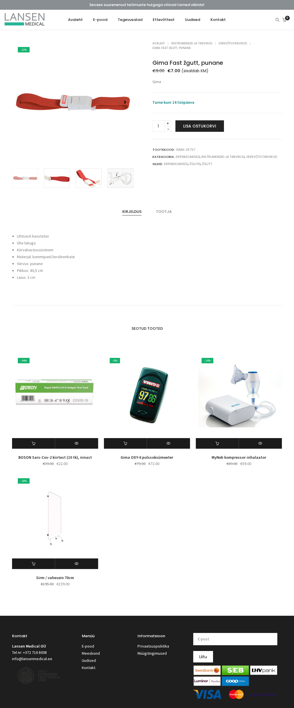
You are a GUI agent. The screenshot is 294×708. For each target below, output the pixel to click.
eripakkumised (176, 164)
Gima (156, 81)
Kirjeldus (132, 211)
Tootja (164, 211)
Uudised (89, 660)
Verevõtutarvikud (232, 43)
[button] (125, 102)
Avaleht (158, 43)
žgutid (195, 164)
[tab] (132, 211)
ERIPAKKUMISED (188, 156)
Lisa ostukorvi (199, 126)
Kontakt (88, 667)
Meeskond (91, 653)
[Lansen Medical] (24, 23)
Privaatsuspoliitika (153, 646)
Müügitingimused (152, 653)
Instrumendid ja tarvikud (191, 43)
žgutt (207, 164)
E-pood (88, 646)
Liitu (203, 657)
